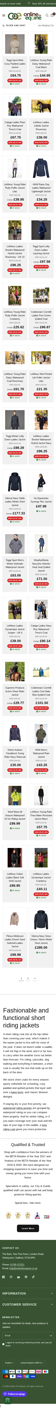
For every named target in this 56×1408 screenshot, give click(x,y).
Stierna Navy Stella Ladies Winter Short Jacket (15, 501)
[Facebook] (5, 1277)
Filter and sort (15, 25)
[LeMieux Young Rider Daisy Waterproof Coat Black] (41, 44)
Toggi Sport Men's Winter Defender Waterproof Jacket (15, 563)
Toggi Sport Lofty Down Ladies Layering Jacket (41, 250)
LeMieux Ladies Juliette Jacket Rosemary (41, 126)
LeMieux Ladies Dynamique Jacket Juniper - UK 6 (14, 629)
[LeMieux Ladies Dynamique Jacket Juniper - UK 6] (15, 609)
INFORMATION (14, 1293)
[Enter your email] (50, 1336)
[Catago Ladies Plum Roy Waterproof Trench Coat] (15, 106)
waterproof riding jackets (17, 1108)
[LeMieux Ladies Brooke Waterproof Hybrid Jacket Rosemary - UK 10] (15, 230)
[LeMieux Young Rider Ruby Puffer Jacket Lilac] (15, 168)
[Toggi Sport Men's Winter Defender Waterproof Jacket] (15, 544)
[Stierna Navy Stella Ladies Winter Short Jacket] (15, 482)
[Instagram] (13, 1277)
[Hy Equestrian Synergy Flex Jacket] (41, 482)
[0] (52, 15)
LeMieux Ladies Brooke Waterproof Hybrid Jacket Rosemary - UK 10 (14, 251)
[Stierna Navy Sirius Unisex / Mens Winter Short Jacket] (41, 920)
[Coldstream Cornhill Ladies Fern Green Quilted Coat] (41, 295)
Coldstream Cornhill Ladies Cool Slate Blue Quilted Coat (41, 691)
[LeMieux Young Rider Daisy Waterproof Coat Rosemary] (15, 358)
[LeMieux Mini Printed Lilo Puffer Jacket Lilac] (41, 358)
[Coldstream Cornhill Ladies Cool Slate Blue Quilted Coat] (41, 671)
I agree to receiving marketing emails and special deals (29, 1344)
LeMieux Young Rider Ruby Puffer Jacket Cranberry (15, 315)
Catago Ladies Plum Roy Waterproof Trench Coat (15, 126)
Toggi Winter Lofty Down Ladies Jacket (15, 438)
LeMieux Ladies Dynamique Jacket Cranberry (41, 877)
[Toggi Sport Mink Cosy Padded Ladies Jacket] (15, 44)
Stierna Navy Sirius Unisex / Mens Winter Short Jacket (41, 939)
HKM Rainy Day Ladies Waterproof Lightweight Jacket (41, 188)
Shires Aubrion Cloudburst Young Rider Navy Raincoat (15, 753)
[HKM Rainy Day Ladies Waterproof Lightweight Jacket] (41, 168)
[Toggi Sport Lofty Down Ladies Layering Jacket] (41, 230)
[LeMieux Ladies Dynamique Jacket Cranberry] (41, 857)
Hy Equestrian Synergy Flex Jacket (41, 500)
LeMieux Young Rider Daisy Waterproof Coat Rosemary (15, 377)
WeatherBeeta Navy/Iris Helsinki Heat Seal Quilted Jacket (41, 565)
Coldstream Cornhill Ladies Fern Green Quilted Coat (41, 315)
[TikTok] (35, 1276)
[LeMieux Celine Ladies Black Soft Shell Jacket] (15, 857)
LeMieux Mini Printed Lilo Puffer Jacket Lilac (41, 377)
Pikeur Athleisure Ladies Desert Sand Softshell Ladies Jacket (15, 941)
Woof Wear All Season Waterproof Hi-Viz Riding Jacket (15, 815)
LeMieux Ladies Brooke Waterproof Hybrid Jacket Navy (41, 439)
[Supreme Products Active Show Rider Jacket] (15, 671)
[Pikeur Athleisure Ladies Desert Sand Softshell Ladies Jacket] (15, 920)
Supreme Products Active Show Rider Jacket (14, 691)
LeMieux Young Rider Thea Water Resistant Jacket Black (41, 815)
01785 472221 (17, 1264)
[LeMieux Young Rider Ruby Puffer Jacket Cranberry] (15, 295)
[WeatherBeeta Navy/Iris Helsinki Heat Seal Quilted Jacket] (41, 544)
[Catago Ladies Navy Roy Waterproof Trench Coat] (41, 609)
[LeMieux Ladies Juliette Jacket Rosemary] (41, 106)
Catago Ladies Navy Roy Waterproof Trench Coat (41, 629)
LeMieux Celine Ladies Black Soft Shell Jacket (15, 877)
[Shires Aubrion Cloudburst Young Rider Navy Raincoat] (15, 733)
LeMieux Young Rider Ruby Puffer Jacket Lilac (15, 188)
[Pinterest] (28, 1277)
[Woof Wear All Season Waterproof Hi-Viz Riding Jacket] (15, 795)
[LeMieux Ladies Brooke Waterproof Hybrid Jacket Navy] (41, 420)
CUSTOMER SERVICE (19, 1304)
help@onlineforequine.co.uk (23, 1268)
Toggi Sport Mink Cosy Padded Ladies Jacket (15, 63)
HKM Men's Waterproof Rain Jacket (41, 753)
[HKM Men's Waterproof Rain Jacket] (41, 733)
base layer (17, 1092)
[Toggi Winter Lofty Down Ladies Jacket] (15, 420)
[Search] (47, 15)
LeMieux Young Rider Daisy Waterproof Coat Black (41, 63)
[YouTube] (20, 1277)
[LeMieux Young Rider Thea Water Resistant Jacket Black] (41, 795)
